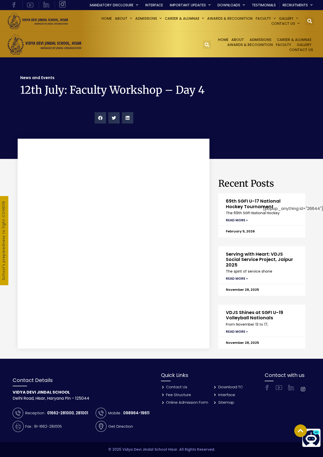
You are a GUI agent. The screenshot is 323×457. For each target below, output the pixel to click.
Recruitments (295, 5)
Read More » (237, 220)
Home (106, 18)
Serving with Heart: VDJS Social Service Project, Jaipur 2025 (259, 259)
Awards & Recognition (230, 18)
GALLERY (286, 18)
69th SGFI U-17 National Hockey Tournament (253, 204)
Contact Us (283, 23)
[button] (309, 21)
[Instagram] (303, 389)
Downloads (229, 5)
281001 (82, 413)
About (121, 18)
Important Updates (188, 5)
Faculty (263, 18)
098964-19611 (136, 413)
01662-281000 (60, 413)
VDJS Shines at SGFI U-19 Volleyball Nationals (254, 315)
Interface (154, 5)
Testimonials (264, 5)
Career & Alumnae (182, 18)
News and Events (37, 77)
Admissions (146, 18)
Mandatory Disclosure (111, 5)
